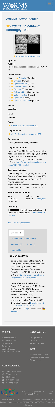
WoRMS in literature (11, 352)
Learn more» (51, 393)
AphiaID (12, 60)
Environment (14, 139)
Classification (14, 74)
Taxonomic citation (17, 170)
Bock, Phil (41, 199)
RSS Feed (11, 377)
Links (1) (31, 244)
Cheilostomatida (21, 86)
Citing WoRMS (36, 338)
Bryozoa (17, 81)
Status (11, 105)
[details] (25, 165)
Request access (37, 343)
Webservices (35, 360)
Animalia (22, 78)
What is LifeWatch (10, 340)
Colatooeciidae (20, 95)
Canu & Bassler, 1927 (25, 126)
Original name (14, 130)
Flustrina (17, 89)
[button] (8, 26)
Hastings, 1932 (26, 134)
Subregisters (7, 343)
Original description (17, 147)
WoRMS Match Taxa (39, 354)
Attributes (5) (17, 244)
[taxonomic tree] (14, 223)
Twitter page (11, 374)
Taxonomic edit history (19, 192)
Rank (10, 114)
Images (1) (16, 250)
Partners (6, 346)
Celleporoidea (20, 92)
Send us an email (14, 371)
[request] (14, 311)
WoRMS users (8, 349)
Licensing (12, 206)
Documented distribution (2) (23, 238)
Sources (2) (16, 233)
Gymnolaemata (20, 83)
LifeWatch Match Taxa (39, 357)
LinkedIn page (12, 380)
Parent (11, 122)
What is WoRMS (9, 338)
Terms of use (35, 340)
